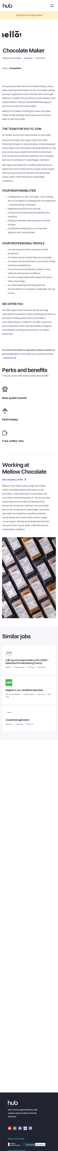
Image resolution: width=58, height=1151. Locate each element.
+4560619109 (9, 358)
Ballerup (28, 58)
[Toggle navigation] (52, 5)
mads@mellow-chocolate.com (20, 354)
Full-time (40, 58)
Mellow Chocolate (12, 58)
